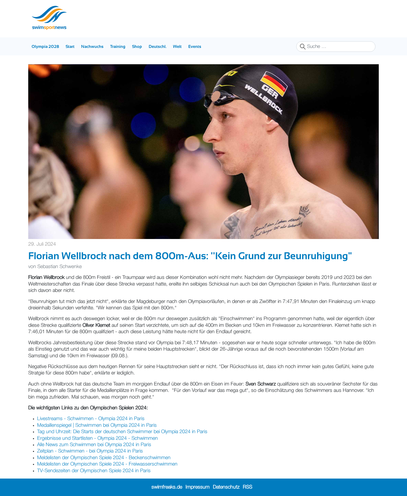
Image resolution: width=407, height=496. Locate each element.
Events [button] (194, 46)
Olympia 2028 (45, 46)
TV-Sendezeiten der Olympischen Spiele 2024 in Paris (94, 471)
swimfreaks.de (166, 487)
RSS (247, 487)
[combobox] (335, 46)
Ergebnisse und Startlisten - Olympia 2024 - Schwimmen (97, 438)
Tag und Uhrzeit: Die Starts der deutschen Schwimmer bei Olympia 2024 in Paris (122, 432)
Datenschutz (226, 487)
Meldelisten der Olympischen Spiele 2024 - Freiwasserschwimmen (107, 464)
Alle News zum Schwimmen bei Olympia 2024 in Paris (94, 445)
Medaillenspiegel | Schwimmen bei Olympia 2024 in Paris (97, 425)
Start (70, 46)
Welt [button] (177, 46)
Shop (137, 46)
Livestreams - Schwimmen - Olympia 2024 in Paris (91, 419)
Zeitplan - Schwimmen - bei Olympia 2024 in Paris (90, 451)
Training (117, 46)
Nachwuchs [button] (92, 46)
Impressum (198, 487)
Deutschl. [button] (157, 46)
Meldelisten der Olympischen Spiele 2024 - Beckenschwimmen (104, 458)
